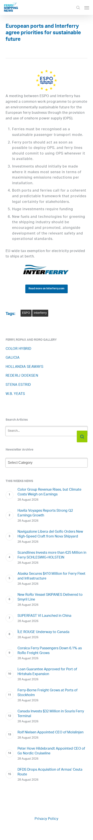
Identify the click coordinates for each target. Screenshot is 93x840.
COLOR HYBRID (18, 349)
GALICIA (13, 357)
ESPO (26, 313)
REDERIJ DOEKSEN (22, 375)
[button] (86, 7)
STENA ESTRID (18, 385)
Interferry (40, 313)
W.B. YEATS (15, 394)
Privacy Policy (46, 819)
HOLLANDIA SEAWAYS (24, 367)
